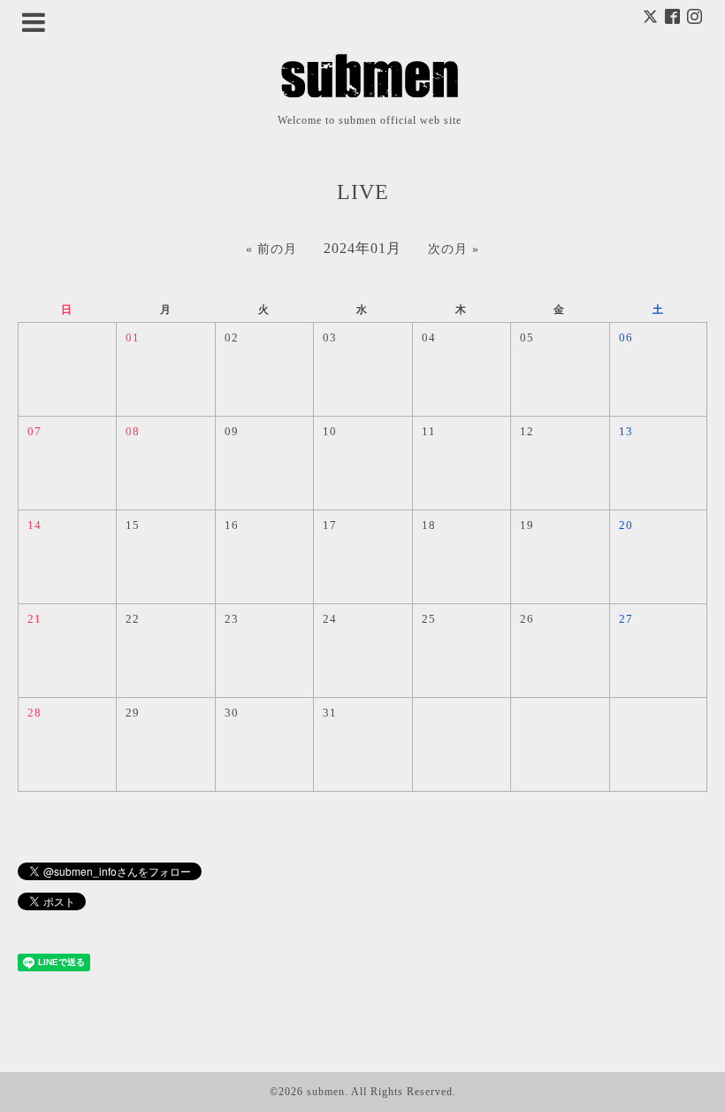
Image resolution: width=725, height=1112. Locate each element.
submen (326, 1091)
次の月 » (453, 249)
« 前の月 (271, 249)
